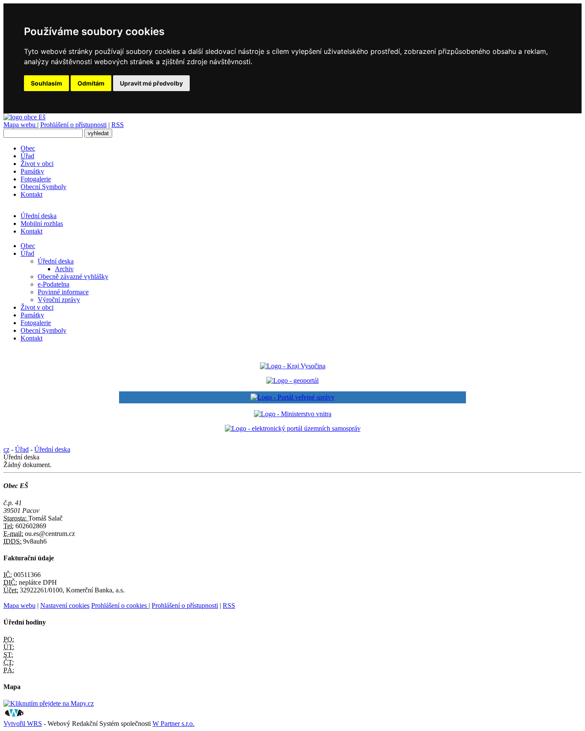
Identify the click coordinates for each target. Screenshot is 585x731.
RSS (117, 124)
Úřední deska (39, 215)
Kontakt (31, 194)
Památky (32, 171)
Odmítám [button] (91, 83)
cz (6, 449)
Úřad (27, 156)
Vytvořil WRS (22, 723)
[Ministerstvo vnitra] (292, 413)
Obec (28, 148)
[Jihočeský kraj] (292, 366)
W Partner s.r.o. (173, 723)
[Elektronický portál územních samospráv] (293, 428)
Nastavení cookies (65, 605)
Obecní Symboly (43, 186)
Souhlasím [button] (46, 83)
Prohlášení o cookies (120, 605)
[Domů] (24, 117)
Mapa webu (20, 124)
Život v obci (37, 163)
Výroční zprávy (59, 299)
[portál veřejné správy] (292, 397)
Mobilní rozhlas (42, 223)
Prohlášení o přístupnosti (73, 124)
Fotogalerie (36, 179)
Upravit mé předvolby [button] (151, 83)
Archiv (64, 268)
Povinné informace (63, 292)
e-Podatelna (53, 284)
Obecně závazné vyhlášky (73, 276)
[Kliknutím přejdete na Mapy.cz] (48, 703)
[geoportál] (292, 380)
